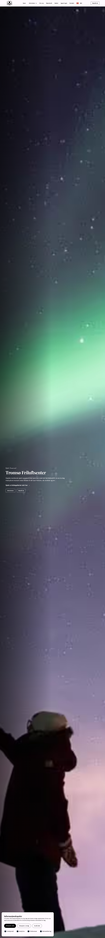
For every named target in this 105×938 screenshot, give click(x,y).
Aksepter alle (10, 926)
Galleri (56, 3)
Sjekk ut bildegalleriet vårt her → (18, 485)
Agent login (64, 3)
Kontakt (72, 3)
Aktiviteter (10, 490)
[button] (32, 3)
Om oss (41, 3)
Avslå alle (37, 926)
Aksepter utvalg (24, 926)
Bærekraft (49, 3)
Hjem (24, 3)
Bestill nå (95, 3)
